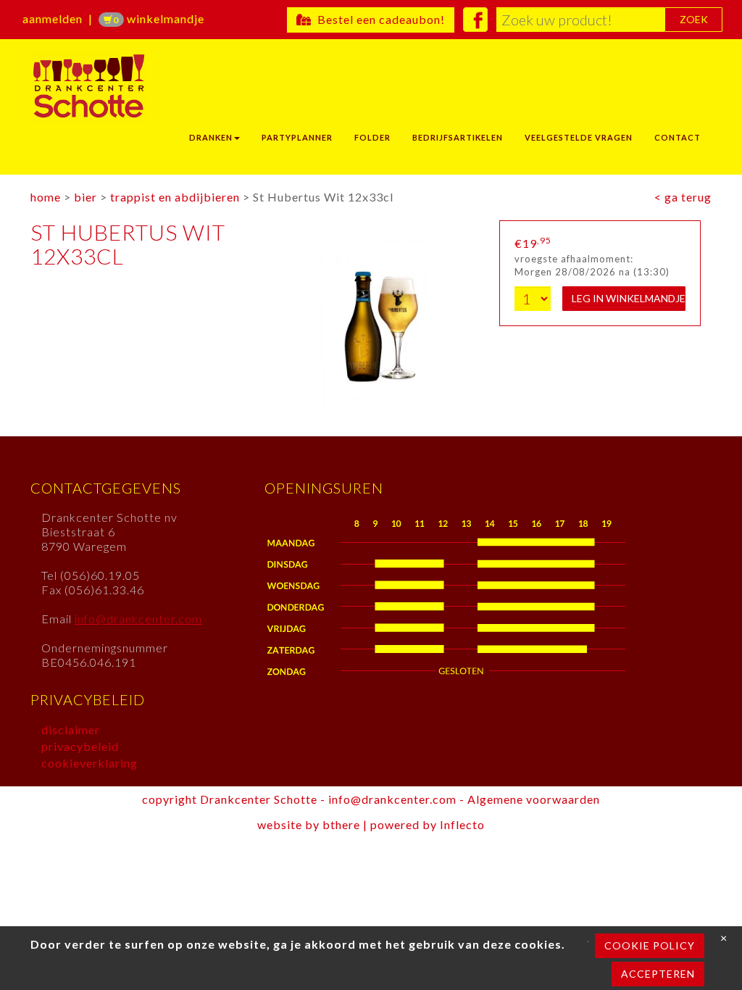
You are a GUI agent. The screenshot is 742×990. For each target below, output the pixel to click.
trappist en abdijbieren (175, 197)
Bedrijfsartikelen (457, 137)
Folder (372, 137)
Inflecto (462, 824)
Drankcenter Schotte (123, 86)
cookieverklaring (89, 763)
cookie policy (649, 945)
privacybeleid (80, 746)
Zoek (694, 19)
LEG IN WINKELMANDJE (628, 298)
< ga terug (683, 197)
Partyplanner (297, 137)
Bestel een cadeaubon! (378, 19)
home (45, 197)
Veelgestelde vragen (579, 137)
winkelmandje (158, 18)
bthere (341, 824)
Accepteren (658, 974)
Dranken (211, 137)
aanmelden (52, 18)
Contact (677, 137)
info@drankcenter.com (138, 618)
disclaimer (70, 729)
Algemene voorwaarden (533, 799)
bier (85, 197)
